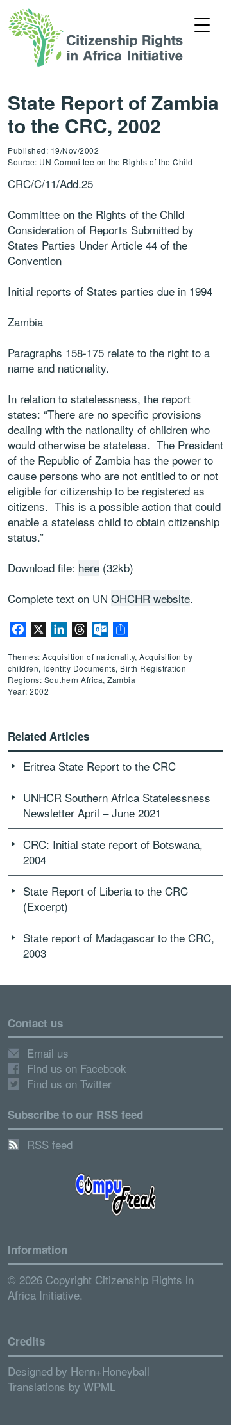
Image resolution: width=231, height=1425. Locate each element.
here (88, 568)
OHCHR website (150, 598)
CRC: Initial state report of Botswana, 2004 (113, 851)
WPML (99, 1386)
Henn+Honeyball (110, 1371)
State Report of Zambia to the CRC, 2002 (113, 113)
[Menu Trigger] (201, 24)
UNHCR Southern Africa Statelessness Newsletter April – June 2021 (116, 805)
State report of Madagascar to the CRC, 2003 (118, 945)
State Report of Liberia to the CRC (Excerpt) (105, 898)
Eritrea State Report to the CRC (99, 766)
